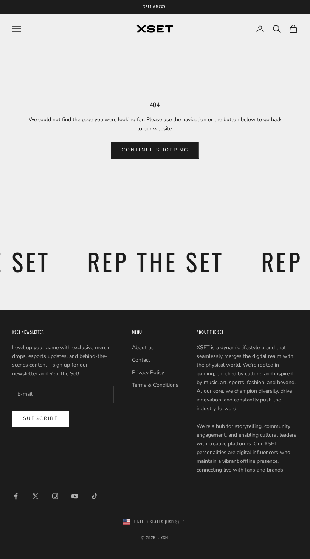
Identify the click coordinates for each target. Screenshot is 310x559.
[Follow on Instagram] (55, 496)
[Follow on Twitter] (35, 496)
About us (143, 347)
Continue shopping (155, 150)
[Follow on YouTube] (75, 496)
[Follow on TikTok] (94, 496)
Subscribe (40, 418)
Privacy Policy (148, 372)
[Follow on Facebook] (16, 496)
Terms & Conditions (155, 385)
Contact (141, 360)
